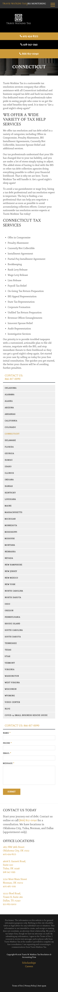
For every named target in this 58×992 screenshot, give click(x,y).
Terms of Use (17, 986)
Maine (8, 506)
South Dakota (13, 637)
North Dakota (13, 597)
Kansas (9, 486)
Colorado (10, 427)
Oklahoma (11, 388)
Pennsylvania (12, 617)
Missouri (10, 539)
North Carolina (14, 591)
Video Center (12, 702)
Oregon (9, 611)
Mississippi (11, 532)
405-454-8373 (30, 36)
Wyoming (10, 696)
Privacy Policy (30, 986)
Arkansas (10, 414)
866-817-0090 (30, 53)
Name (7, 733)
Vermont (10, 663)
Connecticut (12, 434)
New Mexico (11, 578)
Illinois (9, 473)
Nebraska (10, 552)
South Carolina (14, 630)
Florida (9, 447)
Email (7, 753)
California (11, 421)
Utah (7, 656)
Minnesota (11, 525)
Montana (10, 545)
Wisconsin (11, 689)
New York (10, 584)
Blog (7, 709)
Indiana (9, 480)
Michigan (10, 519)
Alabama (9, 394)
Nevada (9, 558)
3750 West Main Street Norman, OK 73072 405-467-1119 (15, 883)
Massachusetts (13, 512)
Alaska (9, 401)
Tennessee (11, 643)
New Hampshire (13, 565)
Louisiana (10, 499)
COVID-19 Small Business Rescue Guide (26, 715)
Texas (8, 650)
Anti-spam (42, 986)
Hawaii (9, 460)
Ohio (7, 604)
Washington (12, 676)
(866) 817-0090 (28, 820)
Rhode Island (12, 624)
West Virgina (12, 683)
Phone (7, 743)
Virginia (9, 669)
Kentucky (10, 493)
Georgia (9, 453)
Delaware (10, 440)
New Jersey (11, 571)
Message (8, 763)
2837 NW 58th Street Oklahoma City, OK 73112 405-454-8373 (16, 851)
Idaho (8, 467)
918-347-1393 (30, 44)
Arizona (9, 408)
